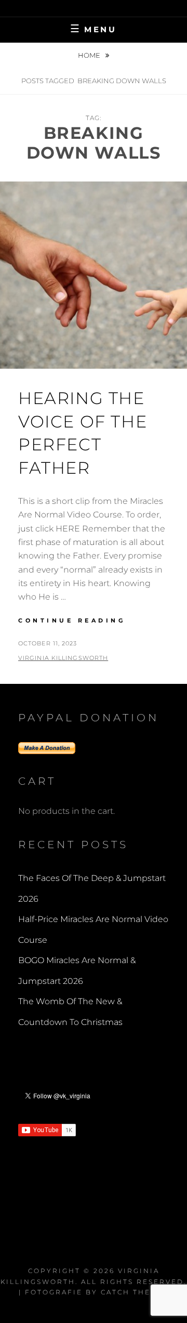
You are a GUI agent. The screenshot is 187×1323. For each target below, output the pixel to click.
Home (90, 55)
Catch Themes (135, 1292)
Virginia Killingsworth (63, 657)
